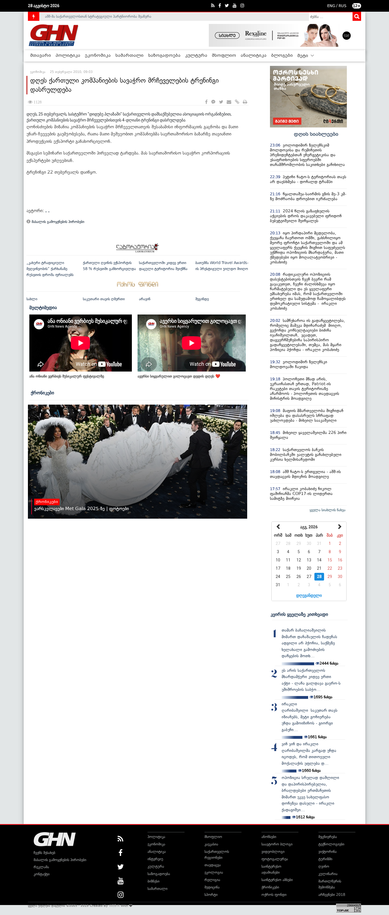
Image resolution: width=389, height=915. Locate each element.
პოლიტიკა (68, 55)
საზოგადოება (164, 55)
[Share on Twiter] (221, 102)
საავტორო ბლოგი (276, 844)
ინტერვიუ (155, 859)
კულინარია (327, 874)
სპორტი (211, 894)
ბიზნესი (153, 881)
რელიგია (212, 880)
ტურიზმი (325, 859)
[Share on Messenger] (213, 102)
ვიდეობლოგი (272, 851)
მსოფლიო (224, 55)
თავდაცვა (212, 865)
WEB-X (114, 906)
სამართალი (129, 55)
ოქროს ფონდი (273, 894)
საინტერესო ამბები (277, 880)
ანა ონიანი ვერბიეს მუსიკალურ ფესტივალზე (66, 376)
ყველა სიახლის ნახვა (327, 510)
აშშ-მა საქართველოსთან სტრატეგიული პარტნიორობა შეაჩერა (98, 16)
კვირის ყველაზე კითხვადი (299, 614)
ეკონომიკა (98, 55)
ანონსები (268, 837)
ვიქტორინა (327, 851)
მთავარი (40, 55)
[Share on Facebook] (206, 102)
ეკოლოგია (213, 872)
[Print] (245, 102)
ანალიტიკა (254, 55)
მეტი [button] (303, 56)
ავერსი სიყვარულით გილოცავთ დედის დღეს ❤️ (179, 376)
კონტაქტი (42, 874)
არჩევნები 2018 (331, 894)
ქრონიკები (42, 392)
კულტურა (196, 55)
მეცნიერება (327, 837)
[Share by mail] (229, 102)
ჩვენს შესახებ (44, 853)
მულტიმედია (43, 307)
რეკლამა (41, 867)
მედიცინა (212, 887)
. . (47, 210)
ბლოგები (282, 55)
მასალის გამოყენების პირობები (57, 222)
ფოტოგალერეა (274, 859)
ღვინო (323, 866)
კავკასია (211, 844)
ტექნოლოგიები (331, 844)
